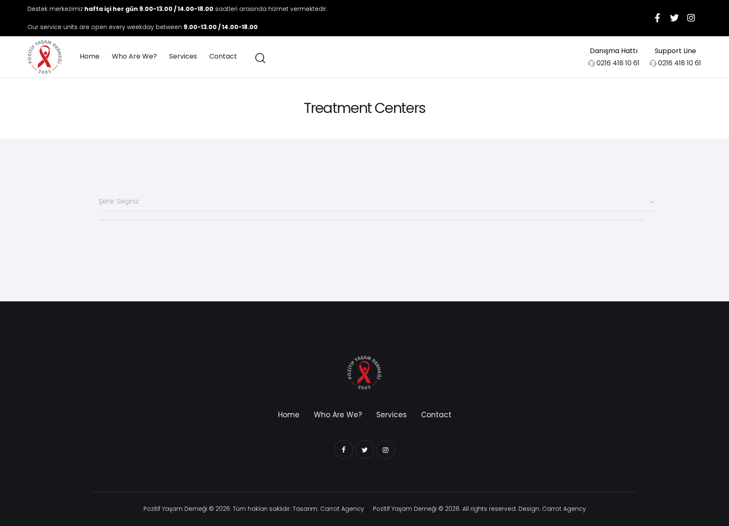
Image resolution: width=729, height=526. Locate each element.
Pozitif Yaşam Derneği (175, 509)
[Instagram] (691, 18)
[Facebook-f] (657, 18)
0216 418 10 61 (618, 63)
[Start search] (259, 58)
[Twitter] (674, 18)
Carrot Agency (342, 509)
